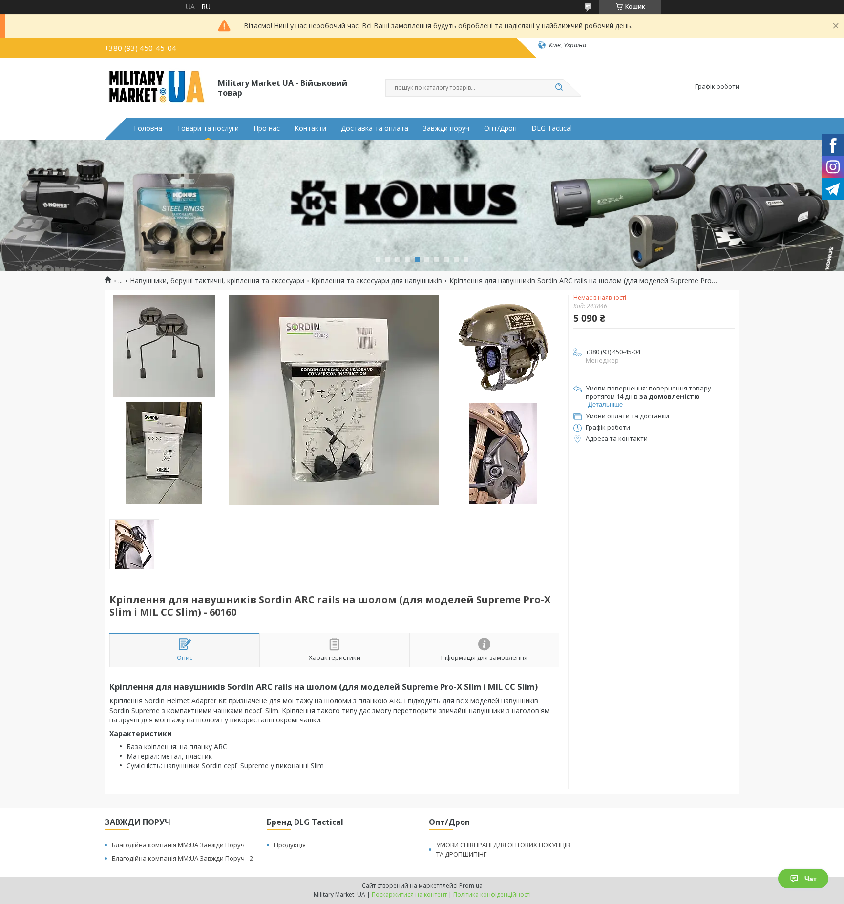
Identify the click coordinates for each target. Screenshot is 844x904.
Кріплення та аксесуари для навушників (376, 280)
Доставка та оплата (374, 128)
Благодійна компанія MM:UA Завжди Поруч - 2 (182, 858)
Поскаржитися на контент (409, 894)
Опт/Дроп (500, 128)
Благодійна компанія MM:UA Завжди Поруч (178, 845)
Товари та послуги (208, 128)
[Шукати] (559, 88)
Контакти (310, 128)
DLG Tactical (551, 128)
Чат (810, 879)
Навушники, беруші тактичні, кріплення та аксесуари (217, 280)
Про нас (266, 128)
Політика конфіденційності (492, 894)
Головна (148, 128)
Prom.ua (471, 886)
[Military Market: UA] (157, 86)
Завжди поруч (446, 128)
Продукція (290, 845)
